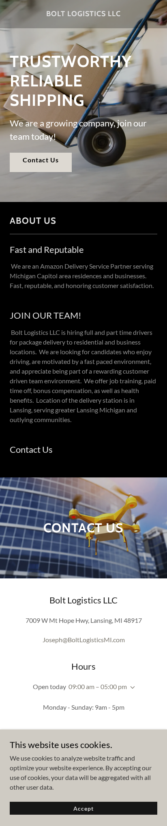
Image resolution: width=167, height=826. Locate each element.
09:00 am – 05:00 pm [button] (98, 686)
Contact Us (41, 160)
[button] (131, 687)
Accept (83, 808)
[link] (83, 14)
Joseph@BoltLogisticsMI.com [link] (84, 639)
